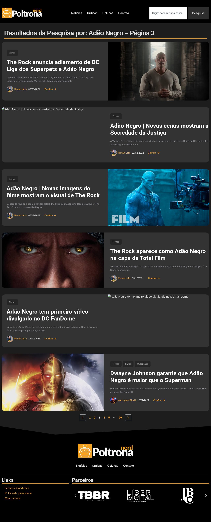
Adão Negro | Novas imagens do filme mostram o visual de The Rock (53, 192)
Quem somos (12, 498)
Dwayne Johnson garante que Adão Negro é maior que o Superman (156, 377)
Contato (123, 13)
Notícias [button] (76, 13)
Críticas (92, 13)
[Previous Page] (83, 417)
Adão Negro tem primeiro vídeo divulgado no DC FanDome (47, 315)
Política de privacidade (18, 493)
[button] (75, 495)
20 (120, 417)
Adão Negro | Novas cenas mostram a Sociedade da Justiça (159, 129)
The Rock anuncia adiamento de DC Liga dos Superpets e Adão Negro (53, 65)
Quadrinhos (142, 364)
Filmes (12, 53)
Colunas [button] (107, 13)
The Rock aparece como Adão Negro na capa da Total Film (158, 254)
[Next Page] (128, 417)
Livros (128, 364)
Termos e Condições (17, 488)
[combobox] (168, 13)
